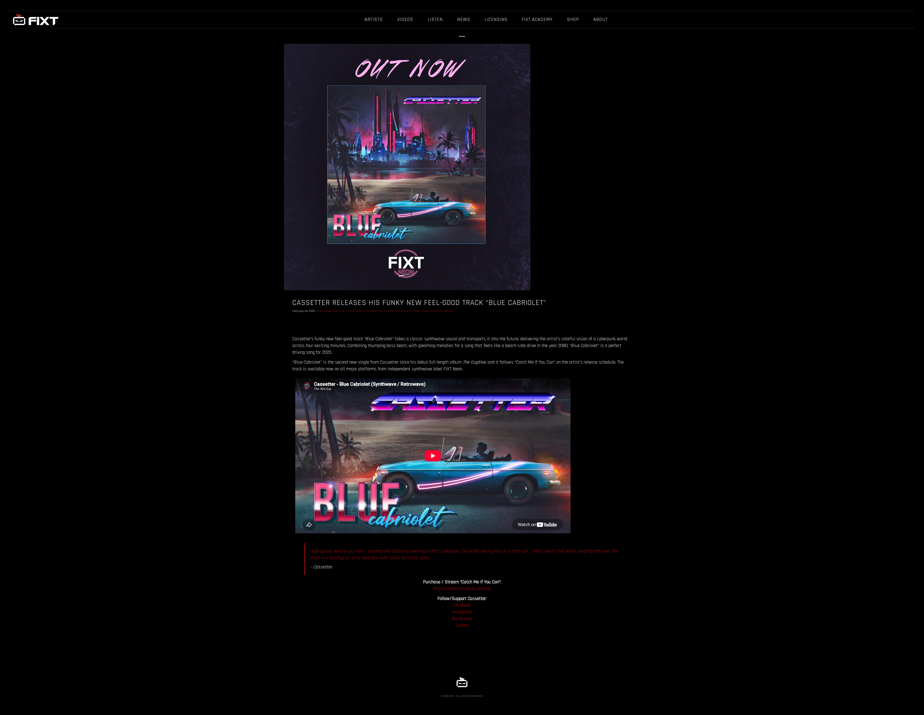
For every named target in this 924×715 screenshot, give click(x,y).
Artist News (323, 311)
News (463, 19)
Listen (435, 19)
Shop (573, 19)
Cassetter (375, 311)
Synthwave (446, 311)
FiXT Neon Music (419, 311)
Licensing (496, 19)
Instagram (462, 612)
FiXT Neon (401, 311)
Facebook (462, 605)
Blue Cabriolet (359, 311)
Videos (405, 19)
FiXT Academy (537, 19)
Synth (434, 311)
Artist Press (338, 311)
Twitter (462, 625)
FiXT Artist (388, 311)
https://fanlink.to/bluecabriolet (462, 589)
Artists (374, 19)
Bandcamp (462, 619)
